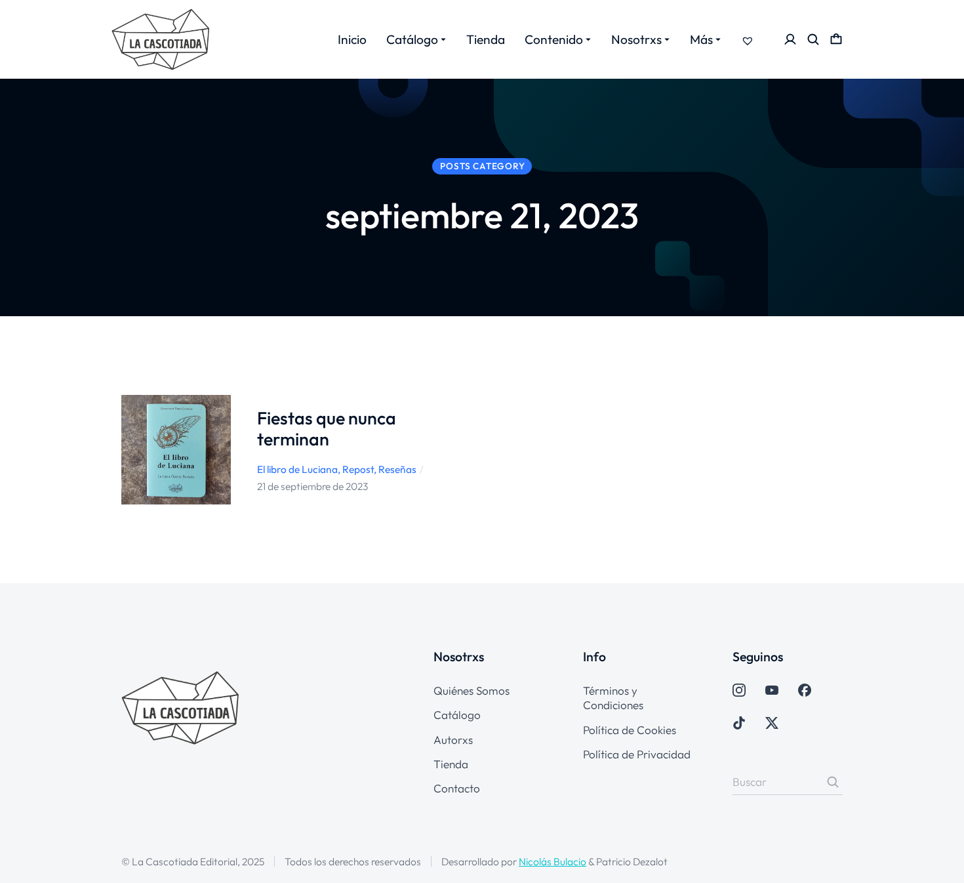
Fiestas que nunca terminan (326, 427)
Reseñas (397, 469)
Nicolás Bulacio (552, 861)
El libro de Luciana (297, 469)
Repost (358, 469)
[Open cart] (836, 39)
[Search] (833, 782)
